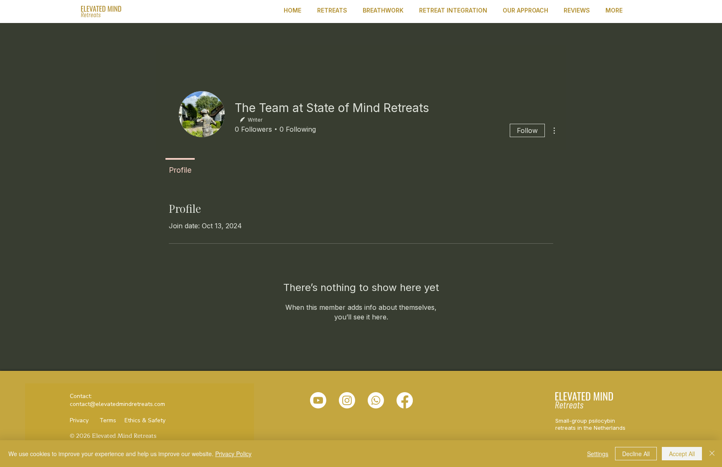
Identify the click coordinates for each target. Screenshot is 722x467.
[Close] (712, 453)
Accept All (682, 453)
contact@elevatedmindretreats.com (117, 404)
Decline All (636, 453)
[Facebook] (405, 400)
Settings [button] (597, 453)
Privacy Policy (233, 453)
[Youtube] (318, 400)
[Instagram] (347, 400)
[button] (333, 10)
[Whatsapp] (376, 400)
